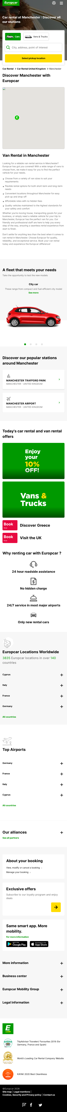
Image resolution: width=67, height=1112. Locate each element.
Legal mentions (22, 1091)
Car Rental (8, 68)
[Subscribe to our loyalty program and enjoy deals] (56, 907)
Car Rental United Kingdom (31, 68)
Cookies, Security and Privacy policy (21, 1094)
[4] (42, 344)
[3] (36, 344)
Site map (7, 1091)
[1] (25, 344)
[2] (31, 344)
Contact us (49, 1094)
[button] (17, 118)
